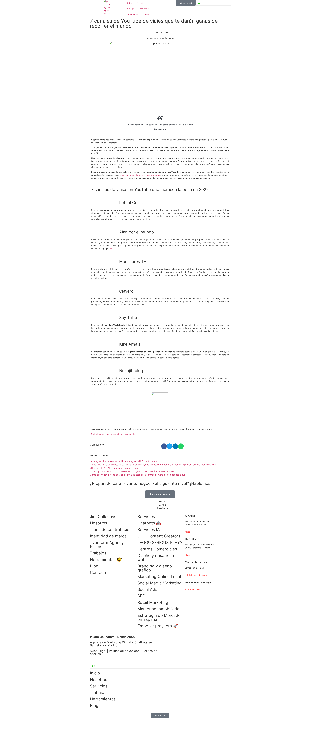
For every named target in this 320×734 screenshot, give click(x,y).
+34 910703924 (192, 589)
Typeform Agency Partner (107, 544)
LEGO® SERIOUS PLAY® (160, 542)
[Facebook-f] (171, 638)
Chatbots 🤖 (149, 523)
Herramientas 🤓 (106, 559)
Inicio (129, 3)
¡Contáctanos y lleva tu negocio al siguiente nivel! (113, 434)
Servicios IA (149, 529)
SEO (141, 595)
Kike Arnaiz (129, 344)
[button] (164, 446)
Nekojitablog (131, 370)
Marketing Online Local (159, 576)
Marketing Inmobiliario (159, 608)
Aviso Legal (98, 651)
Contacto (99, 572)
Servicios (146, 516)
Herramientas (133, 14)
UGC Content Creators (159, 536)
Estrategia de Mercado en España (159, 617)
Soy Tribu (128, 317)
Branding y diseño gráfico (155, 568)
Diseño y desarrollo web (156, 557)
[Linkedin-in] (93, 726)
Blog (146, 14)
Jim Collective (103, 516)
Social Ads (147, 589)
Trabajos (131, 8)
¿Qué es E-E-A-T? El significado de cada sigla (114, 468)
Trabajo (97, 692)
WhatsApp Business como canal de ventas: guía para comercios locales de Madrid (133, 471)
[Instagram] (178, 638)
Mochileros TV (132, 261)
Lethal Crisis (131, 202)
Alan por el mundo (136, 232)
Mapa (187, 555)
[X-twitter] (185, 638)
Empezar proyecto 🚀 (158, 625)
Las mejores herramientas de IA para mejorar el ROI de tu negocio (124, 461)
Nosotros (141, 3)
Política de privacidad (124, 651)
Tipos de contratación (111, 529)
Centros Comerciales (157, 549)
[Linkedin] (164, 638)
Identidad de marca (108, 536)
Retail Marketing (153, 602)
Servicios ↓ (145, 8)
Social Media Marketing (160, 583)
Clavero (126, 291)
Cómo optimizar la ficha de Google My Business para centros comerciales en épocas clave (137, 474)
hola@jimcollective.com (196, 575)
